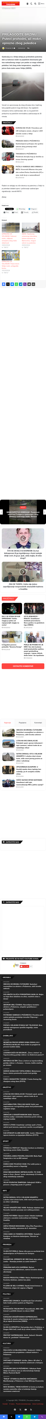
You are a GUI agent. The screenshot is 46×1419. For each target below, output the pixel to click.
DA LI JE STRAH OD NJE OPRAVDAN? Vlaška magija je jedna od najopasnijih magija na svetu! (11, 621)
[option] (23, 512)
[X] (8, 284)
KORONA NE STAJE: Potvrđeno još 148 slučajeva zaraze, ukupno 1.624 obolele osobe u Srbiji (29, 131)
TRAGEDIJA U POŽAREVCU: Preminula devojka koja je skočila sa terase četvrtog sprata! (29, 156)
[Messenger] (12, 284)
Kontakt (5, 1404)
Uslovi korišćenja (37, 1404)
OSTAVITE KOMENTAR (23, 666)
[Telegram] (20, 284)
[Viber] (25, 284)
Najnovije (7, 723)
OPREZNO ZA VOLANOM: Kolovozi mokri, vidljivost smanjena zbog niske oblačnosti (9, 238)
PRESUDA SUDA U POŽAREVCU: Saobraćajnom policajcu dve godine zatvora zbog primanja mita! (29, 143)
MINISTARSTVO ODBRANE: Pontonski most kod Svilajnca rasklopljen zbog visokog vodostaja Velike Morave (23, 514)
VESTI (13, 8)
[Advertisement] (23, 393)
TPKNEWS (8, 48)
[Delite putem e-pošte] (29, 284)
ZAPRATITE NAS (12, 902)
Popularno (22, 723)
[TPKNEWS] (11, 3)
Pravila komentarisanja (23, 1404)
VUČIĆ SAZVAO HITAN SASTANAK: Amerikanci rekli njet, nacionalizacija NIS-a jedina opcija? (29, 782)
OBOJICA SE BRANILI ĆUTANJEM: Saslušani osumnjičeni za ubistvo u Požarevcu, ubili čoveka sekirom (29, 732)
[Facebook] (3, 284)
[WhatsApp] (16, 284)
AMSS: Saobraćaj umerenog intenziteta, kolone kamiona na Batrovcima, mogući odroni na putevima (29, 238)
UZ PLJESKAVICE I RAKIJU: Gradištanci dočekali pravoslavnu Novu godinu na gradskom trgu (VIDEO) (34, 621)
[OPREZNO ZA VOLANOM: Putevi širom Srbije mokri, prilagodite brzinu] (11, 255)
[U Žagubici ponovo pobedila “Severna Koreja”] (12, 637)
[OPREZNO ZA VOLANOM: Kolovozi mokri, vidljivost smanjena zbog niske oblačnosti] (11, 228)
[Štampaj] (33, 284)
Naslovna (7, 8)
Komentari (38, 723)
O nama (11, 1404)
